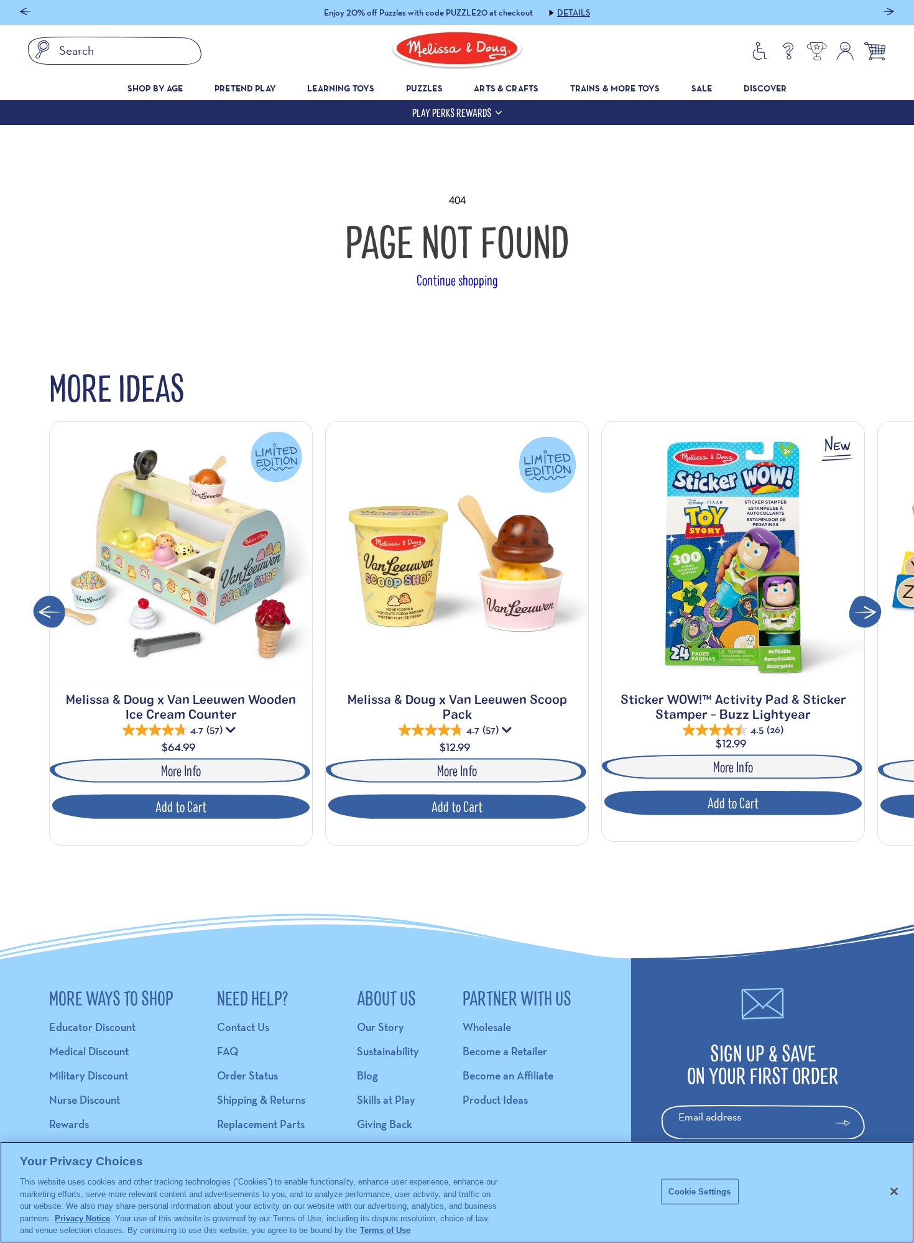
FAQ (227, 1051)
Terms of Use (385, 1230)
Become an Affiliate (508, 1075)
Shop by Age (155, 88)
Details (546, 12)
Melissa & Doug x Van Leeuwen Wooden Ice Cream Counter (181, 706)
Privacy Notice (82, 1218)
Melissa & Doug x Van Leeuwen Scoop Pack (457, 706)
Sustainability (388, 1051)
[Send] (848, 1123)
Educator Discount (92, 1027)
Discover (765, 88)
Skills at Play (386, 1100)
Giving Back (384, 1124)
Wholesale (487, 1027)
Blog (367, 1075)
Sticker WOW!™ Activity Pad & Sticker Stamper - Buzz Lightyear (733, 706)
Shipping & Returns (261, 1100)
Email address (709, 1116)
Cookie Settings (699, 1191)
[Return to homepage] (457, 51)
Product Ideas (495, 1100)
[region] (457, 1192)
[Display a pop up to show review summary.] (231, 732)
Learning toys (340, 88)
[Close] (894, 1191)
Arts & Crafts (506, 88)
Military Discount (88, 1075)
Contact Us (243, 1027)
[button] (25, 13)
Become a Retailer (505, 1051)
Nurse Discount (84, 1100)
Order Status (247, 1075)
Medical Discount (89, 1051)
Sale (702, 88)
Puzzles (424, 88)
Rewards (69, 1124)
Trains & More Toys (615, 88)
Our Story (380, 1027)
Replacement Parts (261, 1124)
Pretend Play (245, 88)
